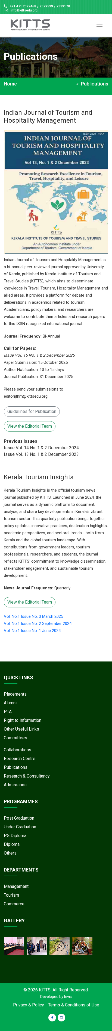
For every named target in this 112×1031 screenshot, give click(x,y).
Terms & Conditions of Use (73, 1005)
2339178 (63, 6)
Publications (15, 767)
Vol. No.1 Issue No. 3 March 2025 (33, 616)
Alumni (10, 702)
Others (10, 853)
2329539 (46, 6)
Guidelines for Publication (31, 411)
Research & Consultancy (27, 776)
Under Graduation (20, 826)
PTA (8, 711)
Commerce (14, 903)
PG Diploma (15, 835)
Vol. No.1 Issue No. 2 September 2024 (37, 623)
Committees (15, 737)
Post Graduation (19, 818)
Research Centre (19, 758)
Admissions (15, 784)
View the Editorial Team (29, 426)
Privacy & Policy (28, 1005)
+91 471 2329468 (23, 6)
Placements (15, 694)
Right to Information (22, 720)
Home (10, 83)
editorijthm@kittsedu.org (26, 396)
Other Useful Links (21, 729)
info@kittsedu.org (24, 10)
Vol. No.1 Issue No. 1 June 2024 (32, 630)
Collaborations (17, 749)
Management (16, 886)
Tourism (11, 895)
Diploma (12, 844)
